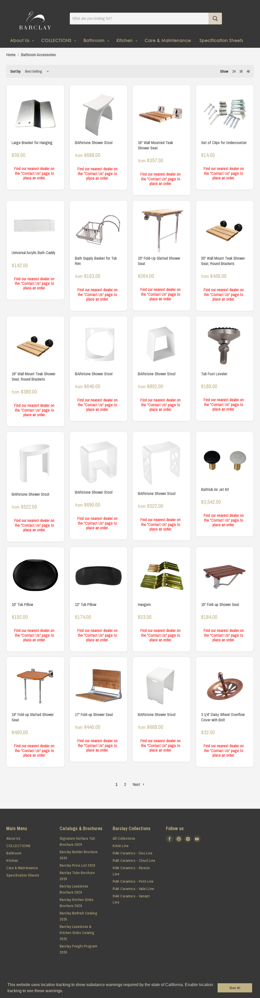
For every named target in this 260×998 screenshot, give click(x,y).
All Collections (124, 838)
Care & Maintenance (168, 40)
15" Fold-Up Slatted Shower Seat (159, 260)
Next (137, 784)
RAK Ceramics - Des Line (133, 853)
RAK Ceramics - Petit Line (133, 881)
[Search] (215, 18)
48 (248, 71)
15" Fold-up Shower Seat (220, 604)
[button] (65, 991)
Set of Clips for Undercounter (224, 142)
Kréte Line (120, 845)
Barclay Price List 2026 (77, 865)
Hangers (144, 604)
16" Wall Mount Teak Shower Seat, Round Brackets (33, 376)
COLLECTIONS (57, 40)
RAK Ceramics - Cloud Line (134, 860)
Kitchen (125, 40)
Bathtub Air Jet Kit (215, 489)
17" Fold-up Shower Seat (94, 714)
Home (10, 54)
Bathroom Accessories (38, 54)
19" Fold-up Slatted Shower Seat (33, 717)
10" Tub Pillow (22, 604)
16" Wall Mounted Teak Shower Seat (155, 145)
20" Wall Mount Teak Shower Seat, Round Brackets (223, 260)
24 (233, 71)
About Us (20, 40)
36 (240, 71)
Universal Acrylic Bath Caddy (33, 252)
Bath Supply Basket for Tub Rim (96, 260)
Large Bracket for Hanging (32, 142)
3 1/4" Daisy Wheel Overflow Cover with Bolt (223, 717)
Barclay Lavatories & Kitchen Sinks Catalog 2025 (77, 932)
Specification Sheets (221, 40)
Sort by (15, 71)
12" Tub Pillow (85, 604)
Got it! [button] (235, 988)
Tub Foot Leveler (214, 374)
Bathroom (95, 40)
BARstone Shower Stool (93, 142)
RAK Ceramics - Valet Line (133, 888)
